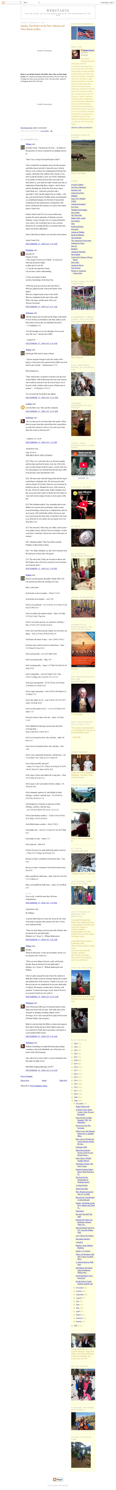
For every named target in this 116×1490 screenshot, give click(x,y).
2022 (76, 1053)
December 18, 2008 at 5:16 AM (41, 1036)
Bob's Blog (75, 262)
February (79, 1318)
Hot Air (74, 246)
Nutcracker (80, 1211)
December (80, 1103)
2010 (76, 1094)
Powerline (74, 229)
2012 (76, 1087)
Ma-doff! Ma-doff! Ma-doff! (84, 1215)
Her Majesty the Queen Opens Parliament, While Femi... (84, 1270)
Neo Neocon (75, 268)
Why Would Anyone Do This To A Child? (84, 1193)
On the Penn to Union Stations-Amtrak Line (84, 1282)
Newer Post (25, 1080)
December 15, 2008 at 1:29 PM (41, 568)
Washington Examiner (79, 209)
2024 (76, 1047)
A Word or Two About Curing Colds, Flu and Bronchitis (84, 1111)
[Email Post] (51, 131)
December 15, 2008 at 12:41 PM (42, 411)
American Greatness (78, 204)
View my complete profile (81, 127)
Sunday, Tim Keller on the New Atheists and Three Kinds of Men (43, 27)
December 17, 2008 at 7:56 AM (41, 939)
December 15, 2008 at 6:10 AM (41, 343)
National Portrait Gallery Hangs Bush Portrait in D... (85, 1171)
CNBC (73, 201)
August (79, 1298)
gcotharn (29, 404)
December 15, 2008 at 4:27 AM (41, 306)
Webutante (58, 10)
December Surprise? (83, 1239)
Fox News (75, 207)
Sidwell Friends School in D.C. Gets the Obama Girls (85, 1230)
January (79, 1321)
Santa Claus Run (82, 1188)
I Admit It (79, 1242)
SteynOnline (75, 254)
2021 (76, 1057)
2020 (76, 1060)
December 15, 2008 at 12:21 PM (42, 397)
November (80, 1288)
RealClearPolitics (77, 226)
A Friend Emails (82, 1185)
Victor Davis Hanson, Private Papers (81, 258)
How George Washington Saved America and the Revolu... (85, 1141)
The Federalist (76, 237)
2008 (76, 1100)
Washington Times (78, 243)
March (78, 1314)
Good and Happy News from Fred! (84, 1276)
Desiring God (76, 190)
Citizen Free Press (77, 193)
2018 (76, 1067)
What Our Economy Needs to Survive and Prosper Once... (84, 1152)
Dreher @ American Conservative (78, 271)
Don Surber (75, 212)
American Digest (77, 265)
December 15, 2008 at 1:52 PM (41, 903)
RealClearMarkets (77, 235)
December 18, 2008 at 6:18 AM (41, 1070)
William (28, 144)
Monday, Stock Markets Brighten (84, 1246)
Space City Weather (78, 198)
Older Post (63, 1080)
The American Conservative (81, 240)
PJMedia (74, 195)
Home (44, 1080)
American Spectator (78, 251)
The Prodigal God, (27, 128)
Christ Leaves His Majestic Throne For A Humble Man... (85, 1133)
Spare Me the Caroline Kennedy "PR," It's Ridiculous (84, 1120)
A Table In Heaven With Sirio (84, 1263)
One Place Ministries (78, 187)
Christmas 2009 (81, 1147)
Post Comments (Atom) (38, 1085)
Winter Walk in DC (83, 1106)
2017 (76, 1070)
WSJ (73, 223)
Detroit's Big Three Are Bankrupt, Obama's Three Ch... (84, 1222)
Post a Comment (26, 1076)
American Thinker (77, 232)
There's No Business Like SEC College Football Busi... (85, 1256)
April (78, 1311)
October (79, 1291)
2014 (76, 1080)
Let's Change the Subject (85, 1235)
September (80, 1294)
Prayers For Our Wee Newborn (83, 1126)
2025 (76, 1043)
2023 (76, 1050)
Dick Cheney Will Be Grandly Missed (83, 1159)
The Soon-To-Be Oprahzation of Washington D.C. (83, 1179)
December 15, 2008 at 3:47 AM (41, 244)
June (78, 1304)
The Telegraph (76, 215)
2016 (76, 1074)
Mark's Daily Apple (78, 218)
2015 (76, 1077)
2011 (76, 1090)
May (78, 1308)
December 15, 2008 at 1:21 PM (41, 442)
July (78, 1301)
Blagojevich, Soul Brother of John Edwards (85, 1198)
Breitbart (74, 249)
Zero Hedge (75, 221)
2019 (76, 1063)
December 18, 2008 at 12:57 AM (42, 996)
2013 (76, 1084)
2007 (76, 1325)
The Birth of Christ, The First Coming (84, 1165)
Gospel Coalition (77, 184)
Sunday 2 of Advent (83, 1251)
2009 (76, 1097)
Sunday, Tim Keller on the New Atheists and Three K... (85, 1205)
